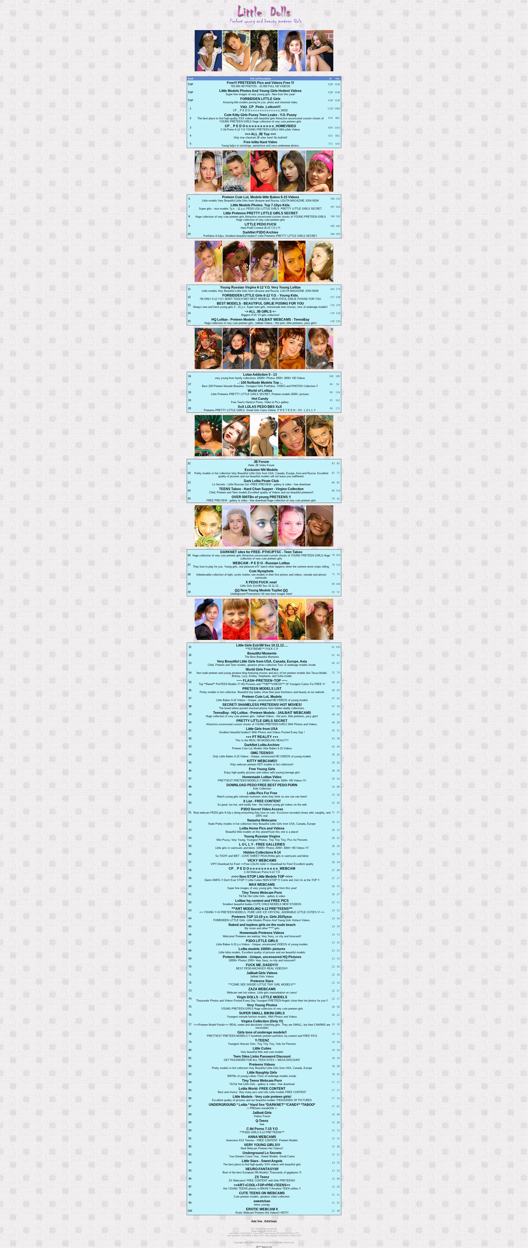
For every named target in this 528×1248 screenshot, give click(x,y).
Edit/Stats (270, 1221)
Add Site (256, 1221)
